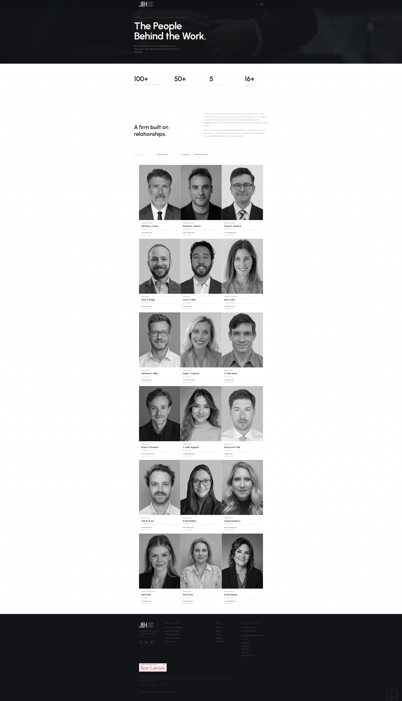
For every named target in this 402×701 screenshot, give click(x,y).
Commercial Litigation (172, 631)
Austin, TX (245, 652)
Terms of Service (153, 684)
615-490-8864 (228, 456)
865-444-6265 (229, 530)
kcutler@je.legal (229, 306)
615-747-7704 (187, 309)
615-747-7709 (187, 530)
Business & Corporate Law (173, 627)
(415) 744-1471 (228, 309)
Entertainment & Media (172, 638)
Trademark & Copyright (172, 634)
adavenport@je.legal (230, 527)
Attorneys (219, 627)
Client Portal (220, 641)
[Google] (146, 642)
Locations (219, 638)
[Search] (257, 4)
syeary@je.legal (188, 601)
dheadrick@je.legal (230, 232)
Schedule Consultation (249, 631)
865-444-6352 (229, 235)
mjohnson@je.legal (189, 232)
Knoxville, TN (246, 646)
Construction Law (170, 641)
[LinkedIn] (141, 642)
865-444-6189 (146, 235)
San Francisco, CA (248, 655)
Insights (218, 634)
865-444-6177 (228, 603)
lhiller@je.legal (187, 306)
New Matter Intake (248, 627)
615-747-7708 (187, 456)
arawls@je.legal (229, 380)
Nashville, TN (246, 643)
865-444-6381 (228, 382)
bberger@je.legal (147, 306)
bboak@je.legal (146, 601)
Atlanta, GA (245, 649)
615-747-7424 (146, 382)
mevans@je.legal (147, 232)
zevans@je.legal (147, 527)
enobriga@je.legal (230, 601)
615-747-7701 (187, 235)
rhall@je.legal (228, 454)
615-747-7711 (146, 603)
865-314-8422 (187, 603)
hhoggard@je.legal (189, 454)
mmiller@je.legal (147, 380)
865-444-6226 (187, 382)
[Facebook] (152, 642)
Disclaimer (163, 684)
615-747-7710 (146, 456)
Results (218, 631)
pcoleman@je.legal (189, 380)
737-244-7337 (146, 309)
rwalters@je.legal (188, 527)
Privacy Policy (143, 684)
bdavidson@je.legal (148, 454)
